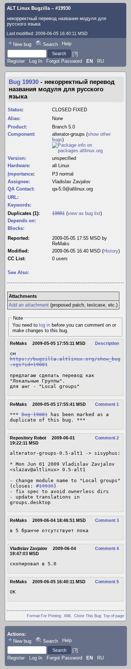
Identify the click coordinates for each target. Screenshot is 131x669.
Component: (21, 134)
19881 (58, 213)
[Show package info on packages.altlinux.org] (88, 150)
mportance (20, 174)
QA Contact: (21, 189)
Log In (35, 61)
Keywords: (19, 205)
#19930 (44, 486)
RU (100, 61)
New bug (22, 44)
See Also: (18, 272)
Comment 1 (107, 404)
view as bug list (84, 213)
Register (16, 61)
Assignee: (19, 181)
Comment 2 (107, 438)
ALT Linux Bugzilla (28, 8)
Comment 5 (107, 581)
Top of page (113, 616)
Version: (17, 158)
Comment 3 (107, 520)
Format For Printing (44, 616)
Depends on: (22, 220)
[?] (75, 53)
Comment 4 (107, 548)
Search (50, 44)
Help (66, 43)
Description (107, 343)
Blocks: (16, 228)
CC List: (16, 258)
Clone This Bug (87, 616)
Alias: (14, 118)
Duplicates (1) (23, 213)
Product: (17, 127)
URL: (13, 197)
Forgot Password (64, 61)
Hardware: (19, 165)
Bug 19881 (34, 414)
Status (15, 109)
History (110, 251)
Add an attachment (29, 305)
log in (44, 325)
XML (68, 616)
